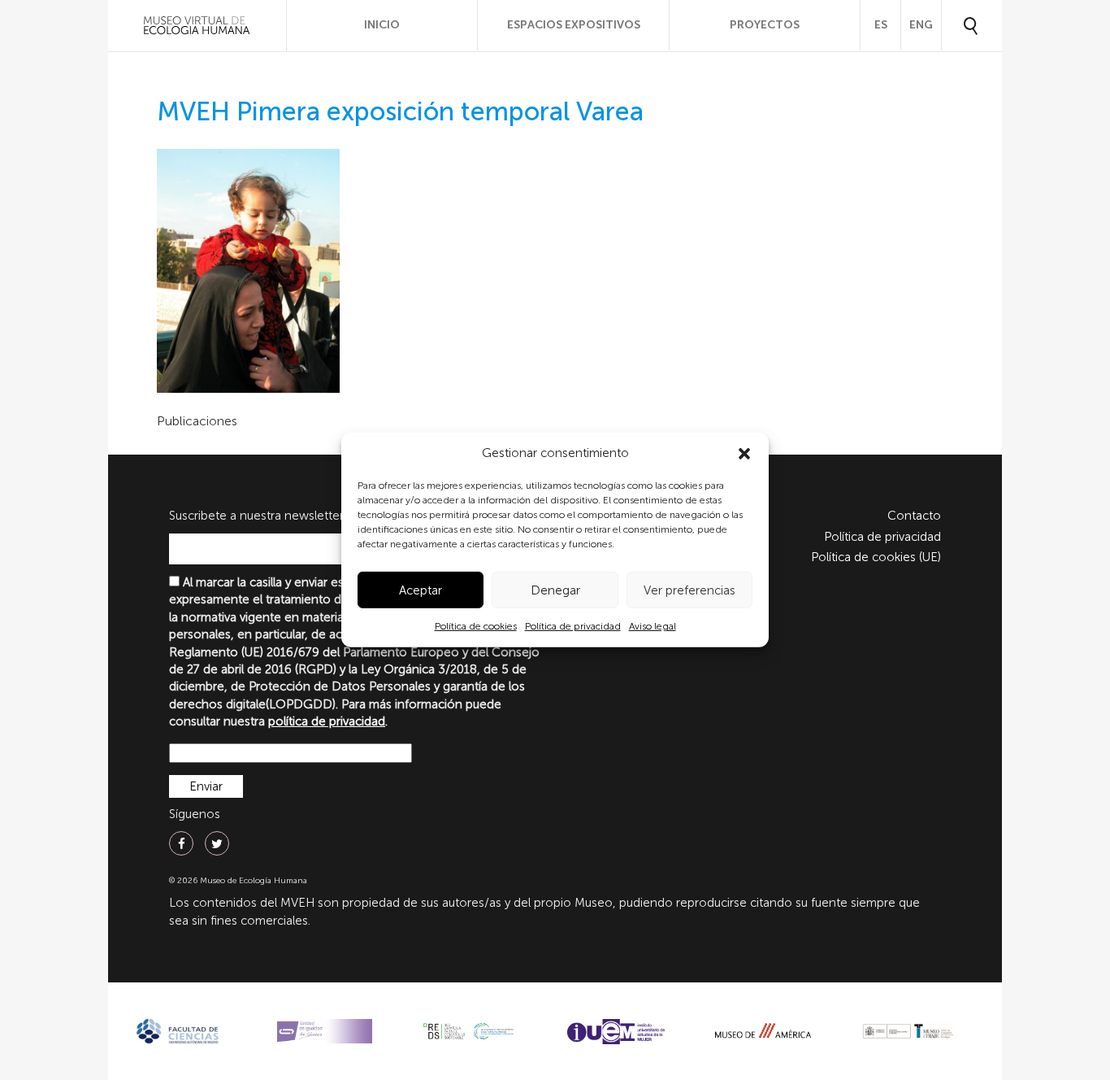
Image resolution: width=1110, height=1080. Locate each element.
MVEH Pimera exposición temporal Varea (400, 111)
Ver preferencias (689, 590)
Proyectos (765, 25)
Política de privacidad (573, 626)
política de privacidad (326, 721)
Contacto (914, 515)
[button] (744, 454)
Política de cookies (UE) (876, 557)
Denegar (555, 590)
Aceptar (420, 590)
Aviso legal (652, 626)
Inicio (382, 25)
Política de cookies (476, 626)
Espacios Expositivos (573, 25)
